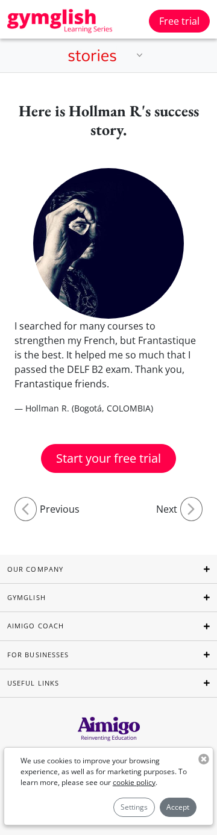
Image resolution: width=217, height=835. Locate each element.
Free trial (179, 21)
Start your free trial (108, 458)
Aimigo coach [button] (35, 625)
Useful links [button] (33, 682)
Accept (177, 807)
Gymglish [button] (26, 597)
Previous (60, 509)
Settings (134, 807)
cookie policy (134, 782)
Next (166, 509)
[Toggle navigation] (140, 55)
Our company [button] (35, 569)
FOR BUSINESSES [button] (38, 654)
